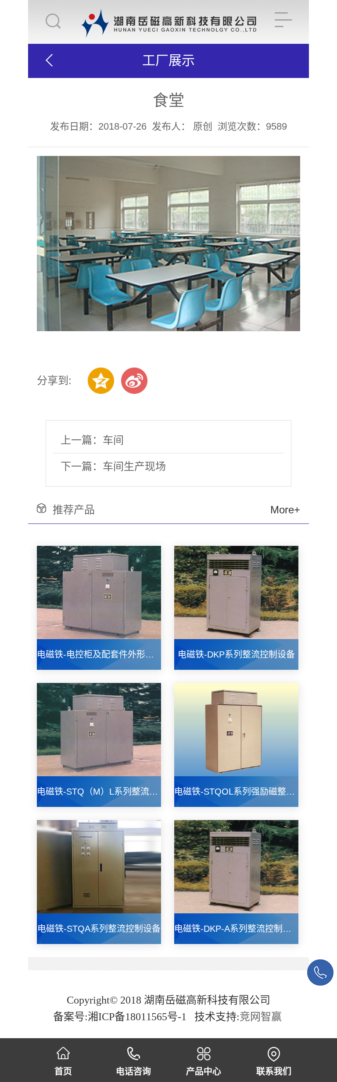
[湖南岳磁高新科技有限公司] (168, 14)
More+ (285, 510)
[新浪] (134, 381)
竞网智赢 (262, 1016)
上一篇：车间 (92, 440)
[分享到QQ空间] (101, 381)
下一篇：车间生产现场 (113, 466)
